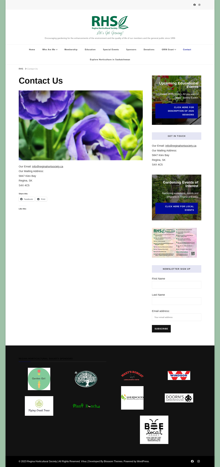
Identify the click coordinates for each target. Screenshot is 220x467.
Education (90, 49)
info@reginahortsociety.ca (47, 166)
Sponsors (131, 49)
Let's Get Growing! (110, 33)
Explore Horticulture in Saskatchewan (110, 59)
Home (32, 49)
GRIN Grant (168, 49)
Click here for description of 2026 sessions (181, 111)
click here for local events (179, 208)
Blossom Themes (113, 461)
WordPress (143, 461)
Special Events (111, 49)
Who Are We (48, 49)
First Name (158, 278)
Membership (71, 49)
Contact (187, 49)
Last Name (158, 294)
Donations (149, 49)
